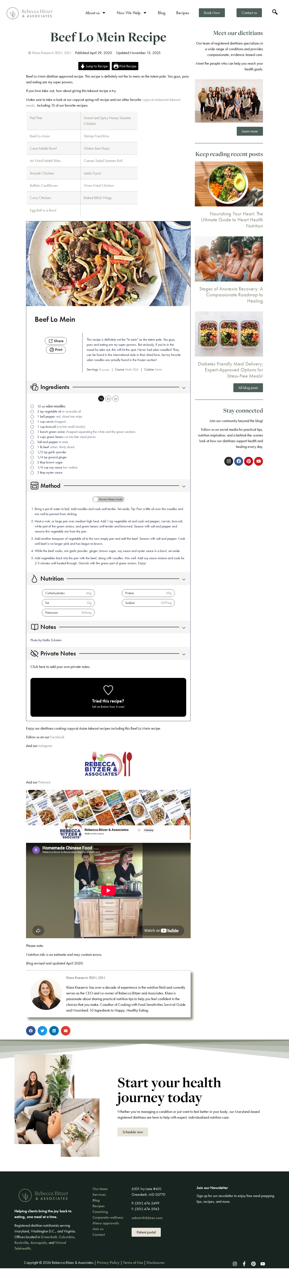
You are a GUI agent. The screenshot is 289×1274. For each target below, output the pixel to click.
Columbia (66, 1236)
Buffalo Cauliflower (44, 185)
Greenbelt (49, 1236)
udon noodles (55, 406)
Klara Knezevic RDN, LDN (85, 977)
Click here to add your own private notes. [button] (60, 666)
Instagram (45, 745)
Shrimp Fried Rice (96, 136)
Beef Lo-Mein (40, 136)
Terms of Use (133, 1262)
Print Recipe (127, 66)
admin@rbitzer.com (147, 1217)
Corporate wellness (107, 1217)
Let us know (100, 706)
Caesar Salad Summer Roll (103, 160)
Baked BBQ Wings (97, 197)
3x (115, 398)
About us (92, 12)
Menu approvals (105, 1223)
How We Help (129, 12)
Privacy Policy (108, 1262)
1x (101, 398)
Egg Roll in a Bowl (43, 210)
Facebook (57, 737)
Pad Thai (36, 117)
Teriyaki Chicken (42, 173)
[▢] (33, 406)
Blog (161, 12)
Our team (100, 1188)
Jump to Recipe (96, 66)
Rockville (21, 1242)
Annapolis (38, 1242)
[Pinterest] (253, 1263)
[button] (182, 387)
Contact (98, 1234)
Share (58, 340)
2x (108, 398)
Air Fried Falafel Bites (45, 160)
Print (58, 349)
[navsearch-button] (275, 12)
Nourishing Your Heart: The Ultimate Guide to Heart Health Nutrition (232, 219)
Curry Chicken (40, 197)
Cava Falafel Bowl (43, 148)
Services (99, 1194)
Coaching (100, 1211)
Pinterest (44, 782)
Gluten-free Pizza (96, 148)
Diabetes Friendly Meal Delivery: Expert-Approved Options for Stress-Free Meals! (230, 369)
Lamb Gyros (92, 173)
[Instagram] (235, 1263)
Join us (97, 1228)
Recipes (182, 12)
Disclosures (155, 1262)
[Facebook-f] (244, 1263)
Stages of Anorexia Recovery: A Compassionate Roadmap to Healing (231, 294)
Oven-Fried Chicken (99, 185)
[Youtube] (262, 1263)
